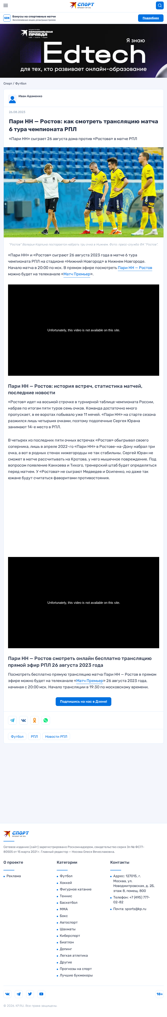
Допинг (66, 949)
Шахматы (67, 929)
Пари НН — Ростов (135, 267)
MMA (64, 909)
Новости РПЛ (56, 736)
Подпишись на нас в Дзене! (83, 701)
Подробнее (151, 18)
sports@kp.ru (135, 909)
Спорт (7, 83)
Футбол (20, 83)
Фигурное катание (76, 889)
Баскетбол (68, 902)
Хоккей (66, 883)
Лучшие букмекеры (76, 975)
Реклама (14, 876)
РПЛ (34, 736)
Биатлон (67, 942)
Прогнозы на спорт (76, 969)
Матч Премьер (76, 274)
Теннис (66, 896)
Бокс (64, 916)
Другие (66, 962)
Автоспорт (69, 922)
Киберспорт (70, 936)
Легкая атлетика (74, 955)
